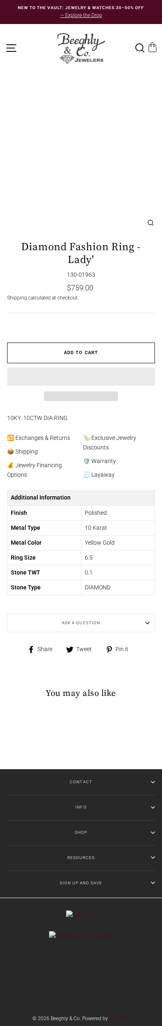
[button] (81, 376)
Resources (81, 857)
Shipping (17, 298)
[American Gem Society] (81, 935)
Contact (81, 782)
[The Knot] (81, 915)
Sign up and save (81, 883)
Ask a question (81, 622)
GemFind (119, 1018)
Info (80, 807)
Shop (81, 832)
